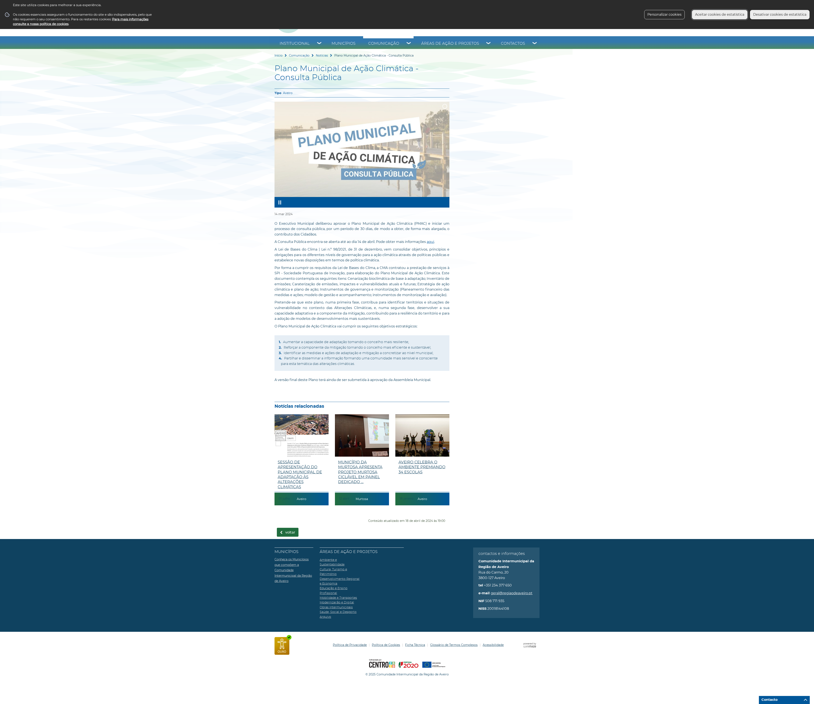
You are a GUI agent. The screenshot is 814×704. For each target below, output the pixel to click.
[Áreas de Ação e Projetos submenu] (488, 43)
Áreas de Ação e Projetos (450, 44)
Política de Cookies (386, 645)
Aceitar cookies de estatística (719, 14)
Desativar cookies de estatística (779, 14)
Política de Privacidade (350, 645)
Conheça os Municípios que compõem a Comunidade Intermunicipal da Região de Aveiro (293, 570)
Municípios (343, 44)
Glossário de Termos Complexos (454, 645)
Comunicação (383, 44)
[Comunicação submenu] (409, 43)
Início (279, 55)
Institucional (295, 44)
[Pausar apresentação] (280, 202)
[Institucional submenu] (319, 43)
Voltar (290, 532)
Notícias (322, 55)
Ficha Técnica (415, 645)
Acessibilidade (493, 645)
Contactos (513, 44)
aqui (430, 242)
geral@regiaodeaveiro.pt (511, 593)
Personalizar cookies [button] (664, 14)
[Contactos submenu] (534, 43)
